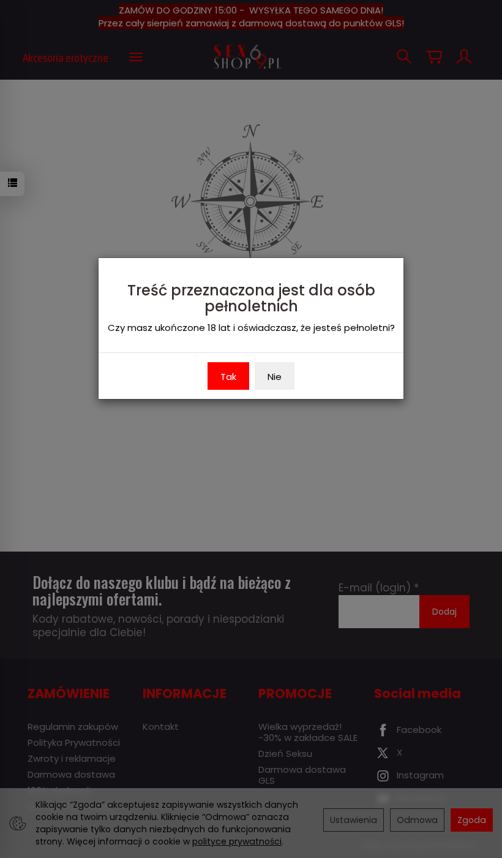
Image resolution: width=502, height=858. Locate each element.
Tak (228, 376)
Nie (275, 376)
